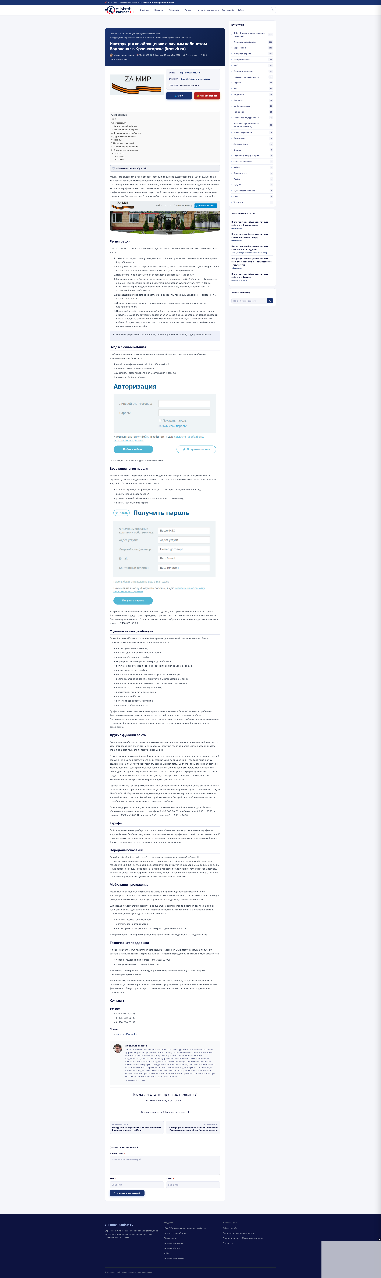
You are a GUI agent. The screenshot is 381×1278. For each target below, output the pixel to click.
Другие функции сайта (125, 136)
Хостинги (238, 202)
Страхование (240, 138)
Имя (113, 1178)
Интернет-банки (242, 59)
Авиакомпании (241, 144)
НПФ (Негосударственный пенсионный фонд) (246, 125)
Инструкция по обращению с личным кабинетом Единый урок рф (249, 235)
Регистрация (119, 123)
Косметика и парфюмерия (246, 155)
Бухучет (237, 184)
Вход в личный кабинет (125, 126)
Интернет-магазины (207, 10)
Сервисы (158, 10)
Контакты (119, 153)
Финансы (144, 10)
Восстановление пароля (126, 129)
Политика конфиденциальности (238, 1233)
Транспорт (174, 10)
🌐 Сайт (179, 95)
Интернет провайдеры (245, 42)
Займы (241, 10)
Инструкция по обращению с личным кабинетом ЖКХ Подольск (249, 248)
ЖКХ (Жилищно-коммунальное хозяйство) (140, 34)
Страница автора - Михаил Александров (243, 1238)
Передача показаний (123, 143)
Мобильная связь (242, 106)
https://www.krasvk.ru (190, 73)
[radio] (154, 1106)
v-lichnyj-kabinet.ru (120, 1272)
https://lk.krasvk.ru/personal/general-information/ (195, 79)
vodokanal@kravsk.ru (127, 1034)
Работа (237, 179)
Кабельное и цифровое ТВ (246, 117)
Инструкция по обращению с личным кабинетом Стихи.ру (249, 275)
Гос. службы (228, 10)
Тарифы (117, 140)
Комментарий (117, 1153)
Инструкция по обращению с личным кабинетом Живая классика (249, 223)
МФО (236, 65)
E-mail (170, 1178)
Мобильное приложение (126, 146)
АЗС (236, 88)
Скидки (237, 150)
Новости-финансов (243, 132)
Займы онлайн (230, 1228)
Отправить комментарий (127, 1193)
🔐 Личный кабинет (207, 95)
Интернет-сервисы (243, 53)
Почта (121, 160)
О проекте (228, 1243)
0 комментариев (119, 59)
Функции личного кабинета (127, 133)
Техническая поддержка (126, 150)
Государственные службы (246, 77)
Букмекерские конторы (245, 190)
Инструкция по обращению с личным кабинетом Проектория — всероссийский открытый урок (251, 261)
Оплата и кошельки (243, 161)
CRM (236, 196)
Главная (113, 34)
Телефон (122, 156)
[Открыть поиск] (273, 10)
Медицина (239, 94)
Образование (240, 48)
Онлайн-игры (240, 173)
